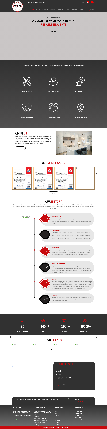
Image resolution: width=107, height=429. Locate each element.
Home (33, 9)
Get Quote (92, 9)
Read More (53, 31)
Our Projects (60, 9)
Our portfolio (74, 9)
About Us (38, 9)
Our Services (53, 9)
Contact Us (81, 9)
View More (53, 193)
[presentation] (11, 174)
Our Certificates (45, 9)
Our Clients (67, 9)
